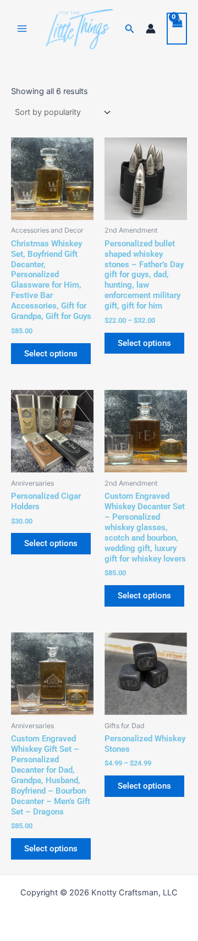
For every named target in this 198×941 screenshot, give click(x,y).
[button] (130, 29)
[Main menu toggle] (22, 29)
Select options (51, 354)
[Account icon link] (151, 29)
